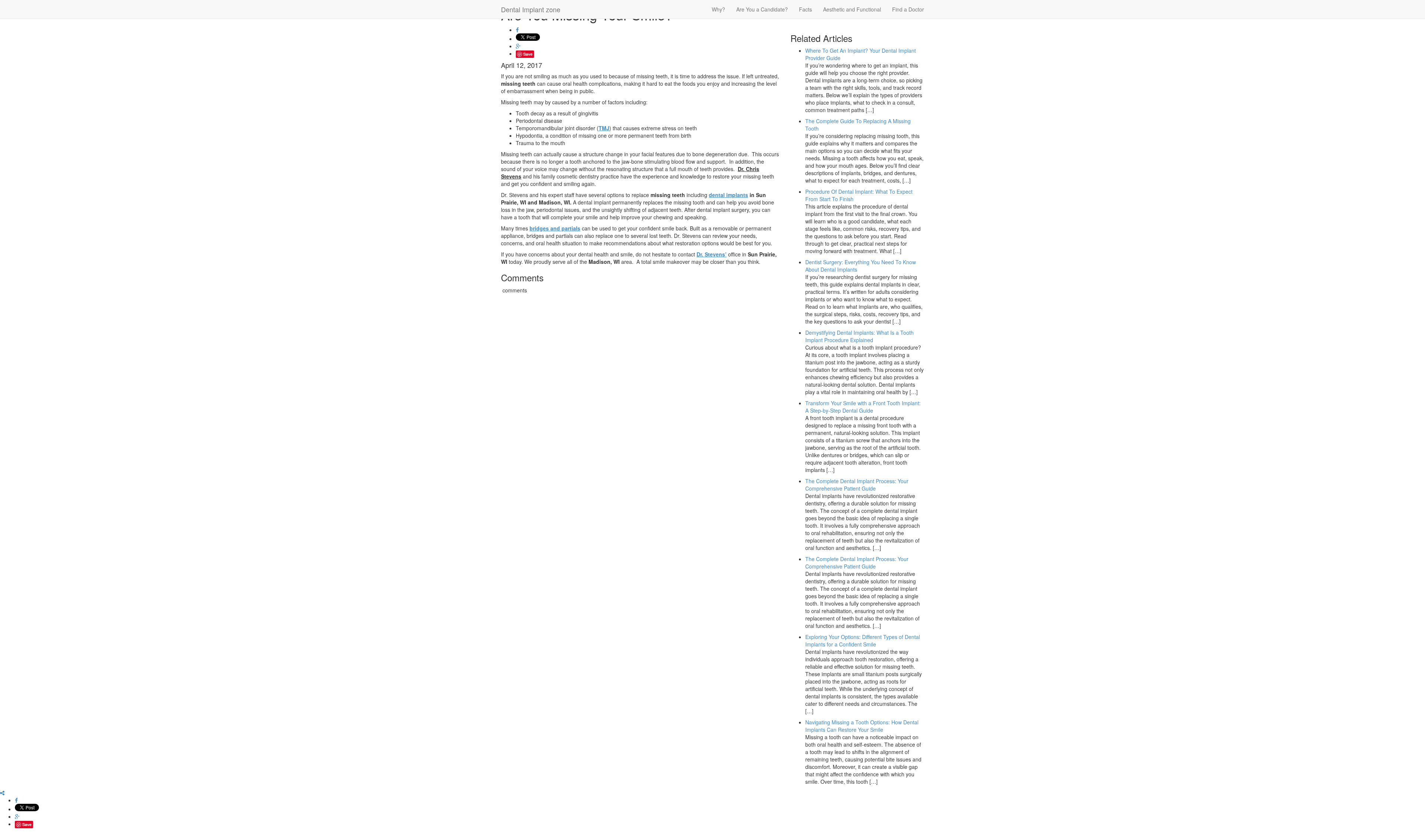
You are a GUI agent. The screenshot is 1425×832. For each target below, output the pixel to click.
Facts (805, 9)
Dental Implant (530, 9)
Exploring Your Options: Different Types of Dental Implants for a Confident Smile (862, 640)
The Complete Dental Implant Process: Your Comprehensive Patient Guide (856, 484)
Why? (718, 9)
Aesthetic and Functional (852, 9)
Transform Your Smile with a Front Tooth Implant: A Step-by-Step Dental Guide (863, 406)
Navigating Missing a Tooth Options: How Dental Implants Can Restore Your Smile (861, 725)
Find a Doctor (908, 9)
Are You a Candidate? (762, 9)
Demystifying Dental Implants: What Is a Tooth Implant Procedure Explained (859, 336)
